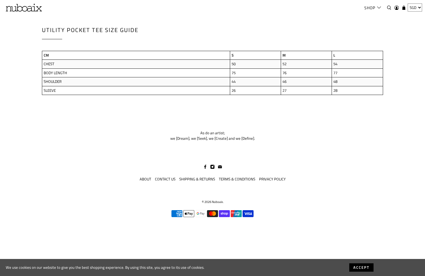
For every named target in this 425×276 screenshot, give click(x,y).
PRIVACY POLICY (272, 179)
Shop (369, 8)
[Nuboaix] (24, 8)
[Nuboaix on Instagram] (212, 167)
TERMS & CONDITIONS (237, 179)
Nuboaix (217, 201)
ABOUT (145, 179)
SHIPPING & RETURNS (197, 179)
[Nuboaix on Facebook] (205, 167)
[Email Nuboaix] (220, 167)
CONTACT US (165, 179)
